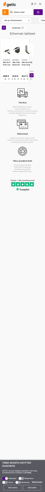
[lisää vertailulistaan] (4, 81)
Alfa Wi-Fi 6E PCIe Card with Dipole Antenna (26, 64)
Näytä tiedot (37, 482)
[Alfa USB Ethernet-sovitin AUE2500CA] (17, 49)
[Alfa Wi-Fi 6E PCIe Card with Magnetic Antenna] (8, 49)
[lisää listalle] (20, 81)
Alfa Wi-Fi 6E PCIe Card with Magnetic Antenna (7, 64)
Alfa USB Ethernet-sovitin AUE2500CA (16, 64)
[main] (10, 5)
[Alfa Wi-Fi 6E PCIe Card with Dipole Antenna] (27, 49)
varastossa (16, 28)
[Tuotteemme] (5, 12)
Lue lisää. (27, 473)
